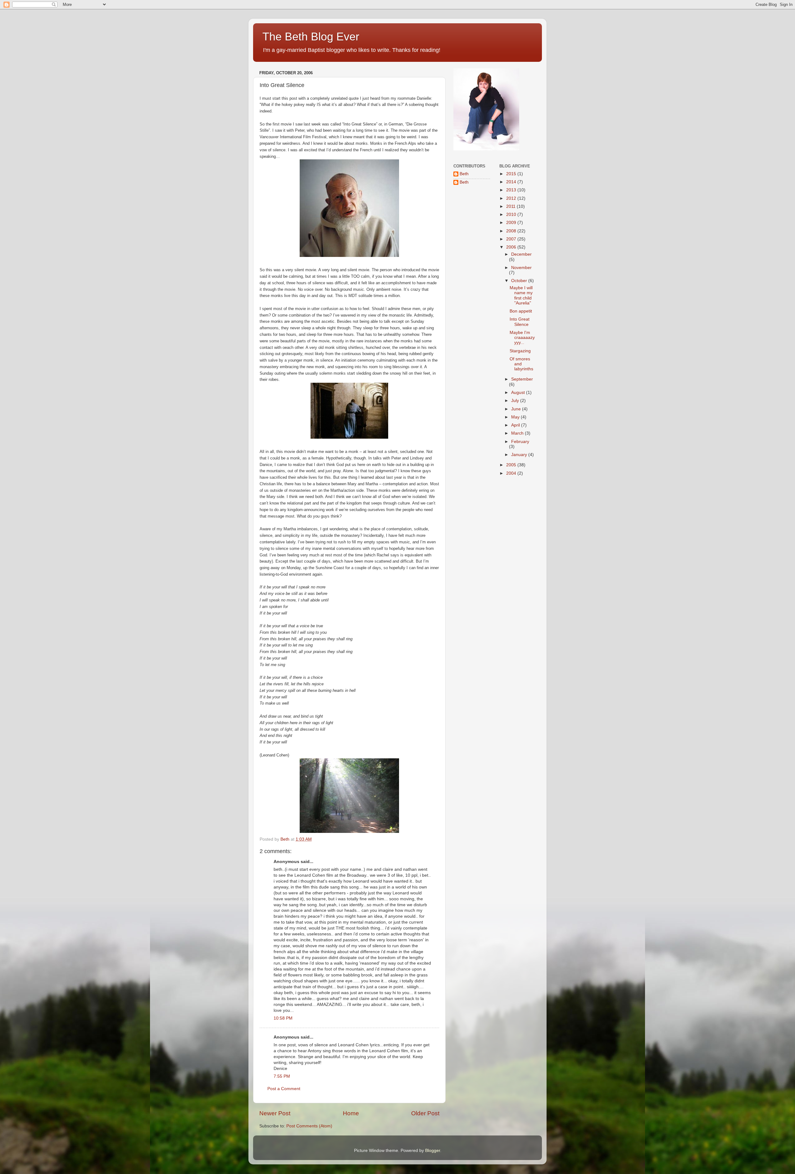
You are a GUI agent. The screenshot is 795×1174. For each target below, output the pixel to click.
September (522, 379)
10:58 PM (283, 1018)
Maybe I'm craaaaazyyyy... (522, 337)
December (521, 254)
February (520, 441)
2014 (511, 182)
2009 (511, 222)
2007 (511, 239)
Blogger (432, 1150)
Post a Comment (283, 1088)
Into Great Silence (519, 322)
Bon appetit (521, 311)
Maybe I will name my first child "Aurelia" (521, 295)
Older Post (425, 1113)
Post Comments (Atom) (309, 1126)
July (515, 400)
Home (351, 1113)
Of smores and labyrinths (521, 364)
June (516, 409)
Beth (464, 173)
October (519, 280)
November (521, 267)
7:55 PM (282, 1076)
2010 (511, 214)
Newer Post (274, 1113)
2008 (511, 231)
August (518, 392)
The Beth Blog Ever (310, 36)
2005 (511, 465)
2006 (511, 247)
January (519, 454)
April (516, 425)
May (516, 417)
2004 (511, 473)
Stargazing (520, 351)
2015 (511, 173)
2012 (511, 198)
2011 (511, 206)
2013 (511, 190)
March (518, 433)
